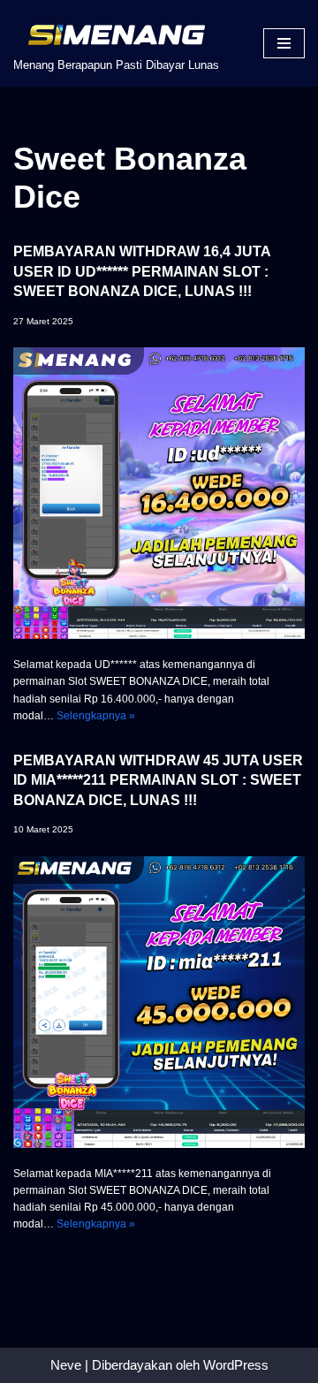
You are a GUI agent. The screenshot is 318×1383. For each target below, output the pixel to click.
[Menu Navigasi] (284, 43)
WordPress (236, 1364)
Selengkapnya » (96, 716)
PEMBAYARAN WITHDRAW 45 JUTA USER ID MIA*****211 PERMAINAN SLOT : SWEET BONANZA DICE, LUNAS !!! (158, 780)
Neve (65, 1364)
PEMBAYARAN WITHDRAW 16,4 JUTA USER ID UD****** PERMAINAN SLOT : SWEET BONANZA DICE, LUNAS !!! (141, 271)
